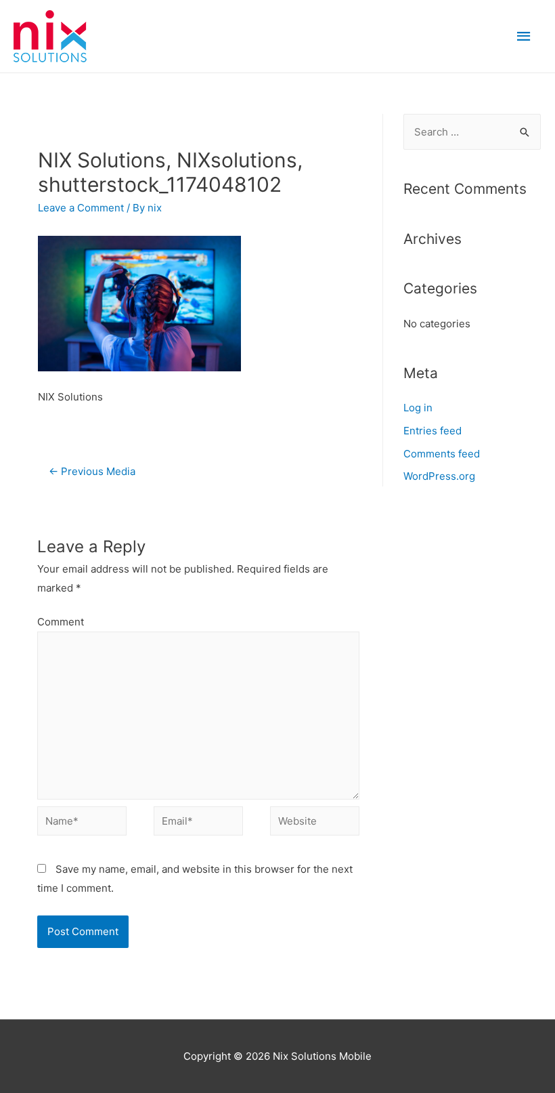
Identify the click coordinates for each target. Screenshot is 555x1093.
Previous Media (92, 471)
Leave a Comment (81, 207)
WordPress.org (439, 476)
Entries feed (432, 430)
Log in (417, 407)
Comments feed (441, 453)
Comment (60, 621)
